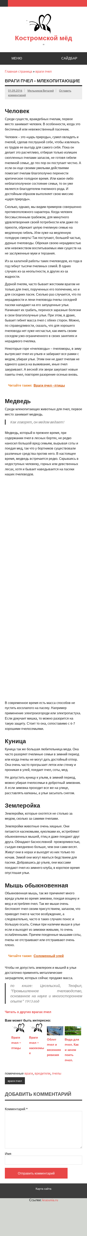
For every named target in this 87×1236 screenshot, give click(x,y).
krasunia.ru (50, 1200)
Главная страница (18, 71)
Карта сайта (43, 1188)
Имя (8, 1153)
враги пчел (43, 71)
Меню (17, 58)
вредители (42, 1073)
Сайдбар (69, 58)
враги (28, 1073)
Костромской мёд (43, 37)
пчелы (56, 1073)
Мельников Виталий (41, 90)
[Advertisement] (43, 522)
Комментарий (16, 1108)
